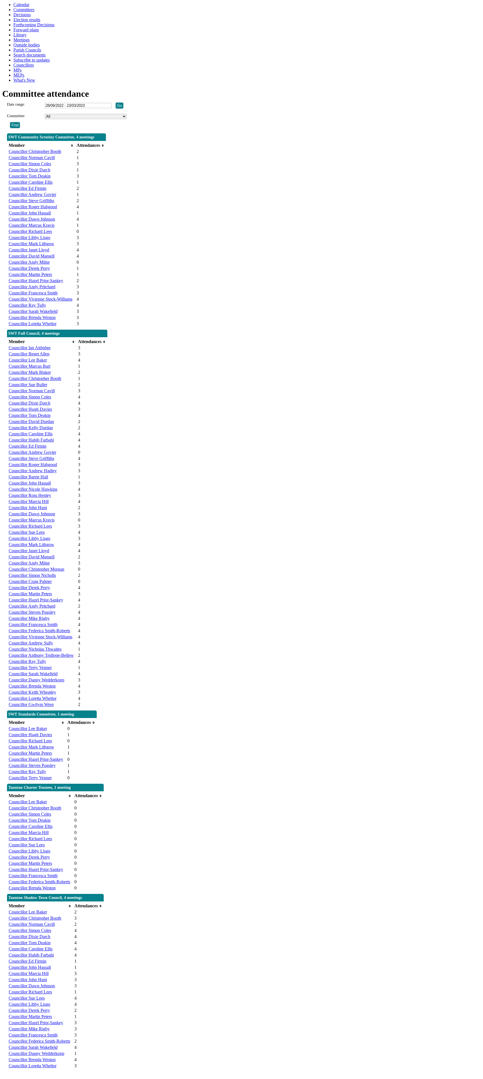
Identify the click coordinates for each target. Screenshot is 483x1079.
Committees (23, 9)
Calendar (21, 4)
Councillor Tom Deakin (30, 176)
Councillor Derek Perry (29, 268)
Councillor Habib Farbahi (31, 440)
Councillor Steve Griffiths (31, 200)
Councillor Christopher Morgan (36, 569)
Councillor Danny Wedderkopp (36, 679)
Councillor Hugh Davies (30, 409)
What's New (24, 80)
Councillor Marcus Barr (30, 366)
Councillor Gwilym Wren (31, 704)
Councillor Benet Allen (29, 353)
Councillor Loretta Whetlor (32, 323)
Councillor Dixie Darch (29, 169)
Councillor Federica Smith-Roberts (39, 630)
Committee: (16, 116)
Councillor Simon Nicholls (32, 575)
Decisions (22, 14)
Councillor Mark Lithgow (31, 243)
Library (20, 34)
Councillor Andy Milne (29, 262)
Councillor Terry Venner (30, 667)
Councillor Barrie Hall (28, 476)
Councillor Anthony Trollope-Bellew (41, 655)
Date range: (16, 104)
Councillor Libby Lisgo (29, 237)
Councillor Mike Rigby (29, 618)
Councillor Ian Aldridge (30, 347)
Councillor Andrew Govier (32, 194)
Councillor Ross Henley (30, 495)
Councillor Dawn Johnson (32, 219)
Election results (26, 19)
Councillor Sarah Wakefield (33, 311)
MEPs (18, 75)
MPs (17, 70)
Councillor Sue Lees (27, 532)
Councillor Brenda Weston (32, 317)
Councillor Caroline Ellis (31, 182)
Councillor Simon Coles (30, 163)
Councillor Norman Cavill (32, 157)
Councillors (23, 65)
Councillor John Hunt (28, 507)
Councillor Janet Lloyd (29, 249)
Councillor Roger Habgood (33, 206)
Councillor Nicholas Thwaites (35, 649)
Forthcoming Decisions (34, 24)
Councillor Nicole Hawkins (33, 489)
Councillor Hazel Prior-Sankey (36, 280)
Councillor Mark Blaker (30, 372)
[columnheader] (41, 145)
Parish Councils (27, 50)
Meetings (21, 39)
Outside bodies (26, 45)
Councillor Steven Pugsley (32, 612)
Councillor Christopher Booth (35, 151)
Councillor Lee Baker (28, 360)
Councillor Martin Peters (30, 274)
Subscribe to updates (31, 60)
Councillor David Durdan (31, 421)
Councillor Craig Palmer (30, 581)
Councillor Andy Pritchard (32, 286)
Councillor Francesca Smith (33, 293)
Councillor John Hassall (30, 213)
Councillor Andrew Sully (31, 643)
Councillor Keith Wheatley (32, 692)
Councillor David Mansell (32, 256)
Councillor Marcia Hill (29, 501)
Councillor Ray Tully (27, 305)
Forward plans (26, 29)
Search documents (29, 55)
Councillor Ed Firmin (27, 188)
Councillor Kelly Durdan (31, 427)
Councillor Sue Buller (28, 384)
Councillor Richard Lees (30, 231)
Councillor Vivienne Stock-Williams (40, 299)
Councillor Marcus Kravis (32, 225)
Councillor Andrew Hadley (33, 470)
